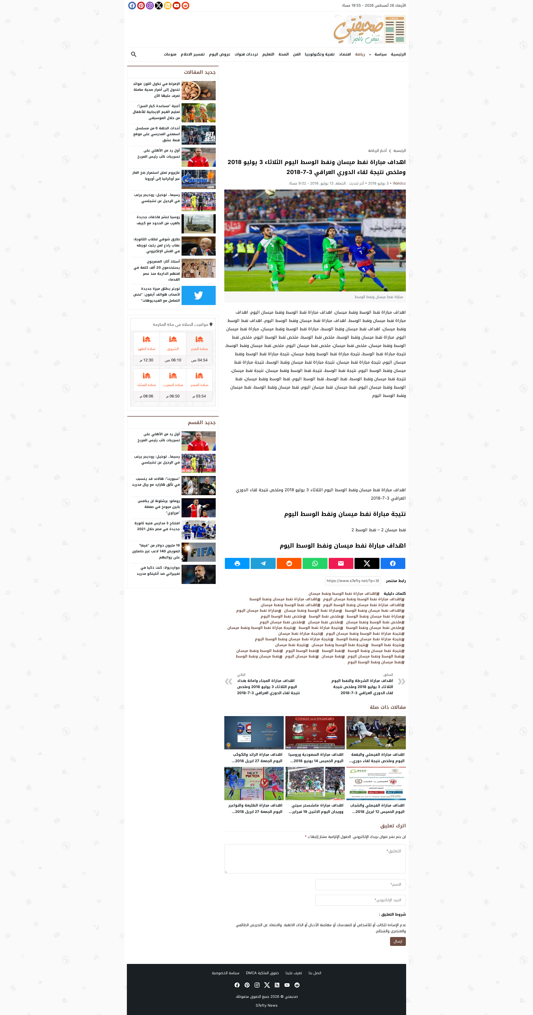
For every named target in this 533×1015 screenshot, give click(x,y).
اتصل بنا (315, 972)
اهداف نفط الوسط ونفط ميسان (289, 605)
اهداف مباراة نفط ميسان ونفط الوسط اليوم (362, 605)
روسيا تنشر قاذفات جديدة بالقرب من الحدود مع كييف (158, 220)
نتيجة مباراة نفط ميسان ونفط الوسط (368, 639)
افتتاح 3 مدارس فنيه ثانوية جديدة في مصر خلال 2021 (157, 526)
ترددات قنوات (246, 54)
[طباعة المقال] (237, 563)
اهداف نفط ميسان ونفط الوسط (373, 611)
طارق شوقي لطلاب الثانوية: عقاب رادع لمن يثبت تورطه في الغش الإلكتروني (156, 245)
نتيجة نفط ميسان (290, 645)
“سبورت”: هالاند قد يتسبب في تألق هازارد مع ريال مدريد (156, 482)
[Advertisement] (315, 104)
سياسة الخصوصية (225, 972)
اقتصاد (345, 54)
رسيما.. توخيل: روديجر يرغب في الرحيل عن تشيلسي (157, 198)
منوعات (170, 54)
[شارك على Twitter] (367, 563)
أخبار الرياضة (377, 150)
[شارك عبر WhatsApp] (315, 563)
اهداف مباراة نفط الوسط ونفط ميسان (342, 594)
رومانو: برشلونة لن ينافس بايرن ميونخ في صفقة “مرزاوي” (159, 507)
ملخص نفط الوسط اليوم (282, 616)
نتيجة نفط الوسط (386, 645)
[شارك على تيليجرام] (263, 563)
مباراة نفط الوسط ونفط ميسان (311, 611)
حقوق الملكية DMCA (262, 972)
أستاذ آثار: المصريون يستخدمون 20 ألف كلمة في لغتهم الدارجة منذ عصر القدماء (157, 270)
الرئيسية (398, 54)
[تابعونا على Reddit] (184, 5)
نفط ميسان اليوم (300, 656)
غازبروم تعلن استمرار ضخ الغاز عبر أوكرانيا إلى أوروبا (156, 176)
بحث (133, 54)
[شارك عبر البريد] (341, 563)
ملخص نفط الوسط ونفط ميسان (373, 622)
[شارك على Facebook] (393, 563)
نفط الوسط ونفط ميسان (258, 651)
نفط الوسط (332, 651)
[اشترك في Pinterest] (140, 5)
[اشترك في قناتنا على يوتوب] (176, 5)
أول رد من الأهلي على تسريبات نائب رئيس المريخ (158, 153)
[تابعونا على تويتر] (158, 5)
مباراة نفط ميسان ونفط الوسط (373, 616)
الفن (297, 54)
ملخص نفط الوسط (325, 616)
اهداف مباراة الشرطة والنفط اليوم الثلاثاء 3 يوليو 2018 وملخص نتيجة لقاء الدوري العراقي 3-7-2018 (362, 684)
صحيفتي (291, 996)
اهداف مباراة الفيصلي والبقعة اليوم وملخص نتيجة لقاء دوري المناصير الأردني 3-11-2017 (377, 761)
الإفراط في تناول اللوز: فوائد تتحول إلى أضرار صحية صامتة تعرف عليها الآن (156, 90)
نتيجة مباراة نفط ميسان (299, 634)
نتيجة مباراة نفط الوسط (319, 628)
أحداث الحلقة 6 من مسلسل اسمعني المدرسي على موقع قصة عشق (156, 134)
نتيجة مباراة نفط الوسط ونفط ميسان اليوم (363, 634)
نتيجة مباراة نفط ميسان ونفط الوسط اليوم (292, 639)
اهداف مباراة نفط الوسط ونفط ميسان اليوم (362, 599)
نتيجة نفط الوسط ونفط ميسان (338, 645)
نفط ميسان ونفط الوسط (257, 656)
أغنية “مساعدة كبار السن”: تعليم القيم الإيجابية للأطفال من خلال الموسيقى (156, 112)
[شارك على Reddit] (289, 563)
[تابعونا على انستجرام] (149, 5)
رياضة (360, 54)
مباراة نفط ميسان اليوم (257, 611)
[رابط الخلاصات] (167, 5)
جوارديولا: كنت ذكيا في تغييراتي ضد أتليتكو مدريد (158, 571)
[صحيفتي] (266, 29)
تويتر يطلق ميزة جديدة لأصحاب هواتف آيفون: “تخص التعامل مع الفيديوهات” (156, 295)
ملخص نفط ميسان (324, 622)
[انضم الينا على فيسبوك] (131, 5)
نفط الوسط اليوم (301, 651)
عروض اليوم (219, 54)
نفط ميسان (331, 656)
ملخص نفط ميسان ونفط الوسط (373, 628)
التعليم (268, 54)
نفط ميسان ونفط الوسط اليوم (374, 662)
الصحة (283, 54)
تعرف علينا (294, 972)
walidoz (399, 183)
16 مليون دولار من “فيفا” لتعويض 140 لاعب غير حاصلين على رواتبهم (156, 551)
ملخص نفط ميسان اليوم (281, 622)
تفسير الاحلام (193, 54)
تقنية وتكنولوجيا (320, 54)
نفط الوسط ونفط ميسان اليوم (374, 656)
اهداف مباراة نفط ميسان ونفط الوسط (283, 599)
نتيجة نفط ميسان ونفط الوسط (374, 651)
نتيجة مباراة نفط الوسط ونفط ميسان (260, 628)
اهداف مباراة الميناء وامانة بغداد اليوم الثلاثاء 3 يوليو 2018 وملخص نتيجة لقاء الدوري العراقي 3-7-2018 (268, 684)
